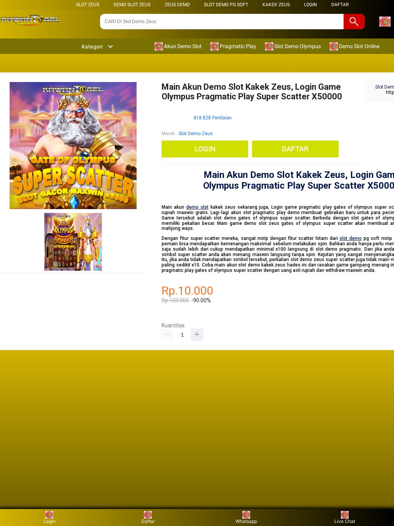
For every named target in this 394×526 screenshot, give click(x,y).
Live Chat (344, 521)
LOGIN (310, 4)
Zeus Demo (177, 4)
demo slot (197, 207)
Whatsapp (246, 521)
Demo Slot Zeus (132, 4)
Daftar (148, 521)
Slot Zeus (87, 4)
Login (49, 521)
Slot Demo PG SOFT (226, 4)
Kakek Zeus (276, 4)
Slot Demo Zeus (196, 133)
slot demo (350, 238)
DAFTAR (340, 4)
